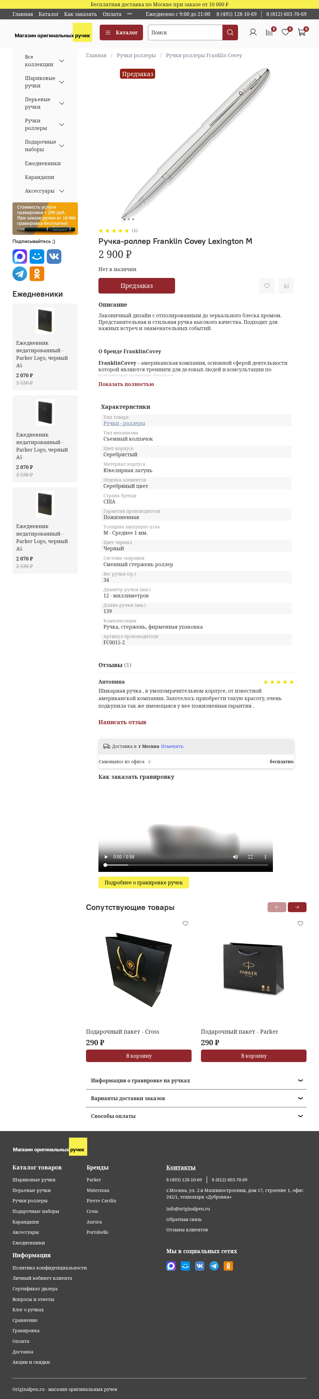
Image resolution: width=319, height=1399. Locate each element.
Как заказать (80, 14)
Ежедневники (43, 163)
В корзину (138, 1055)
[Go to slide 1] (124, 219)
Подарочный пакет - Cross (122, 1031)
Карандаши (39, 177)
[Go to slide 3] (133, 219)
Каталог (49, 14)
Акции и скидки (31, 1362)
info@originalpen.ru (188, 1209)
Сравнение (25, 1320)
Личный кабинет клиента (42, 1278)
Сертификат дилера (35, 1289)
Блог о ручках (28, 1309)
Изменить (172, 746)
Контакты (181, 1167)
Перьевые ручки (37, 103)
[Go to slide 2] (129, 219)
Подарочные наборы (40, 145)
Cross (92, 1211)
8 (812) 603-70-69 (286, 14)
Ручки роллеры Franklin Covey (204, 55)
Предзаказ (137, 285)
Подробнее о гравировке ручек (143, 882)
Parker (94, 1180)
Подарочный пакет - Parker (239, 1031)
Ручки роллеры (136, 55)
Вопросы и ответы (33, 1299)
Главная (22, 14)
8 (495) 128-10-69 (237, 14)
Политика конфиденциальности (49, 1268)
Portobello (97, 1232)
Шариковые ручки (40, 82)
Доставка (22, 1352)
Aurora (94, 1222)
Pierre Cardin (101, 1201)
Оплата (112, 14)
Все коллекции (39, 60)
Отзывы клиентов (187, 1230)
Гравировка (26, 1330)
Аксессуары (40, 190)
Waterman (98, 1190)
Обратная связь (184, 1219)
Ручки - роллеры (124, 423)
